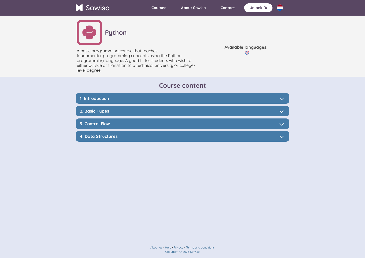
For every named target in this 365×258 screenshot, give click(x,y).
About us (156, 247)
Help (168, 247)
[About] (193, 7)
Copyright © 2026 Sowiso (182, 252)
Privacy (178, 247)
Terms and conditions (200, 247)
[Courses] (159, 7)
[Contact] (227, 7)
